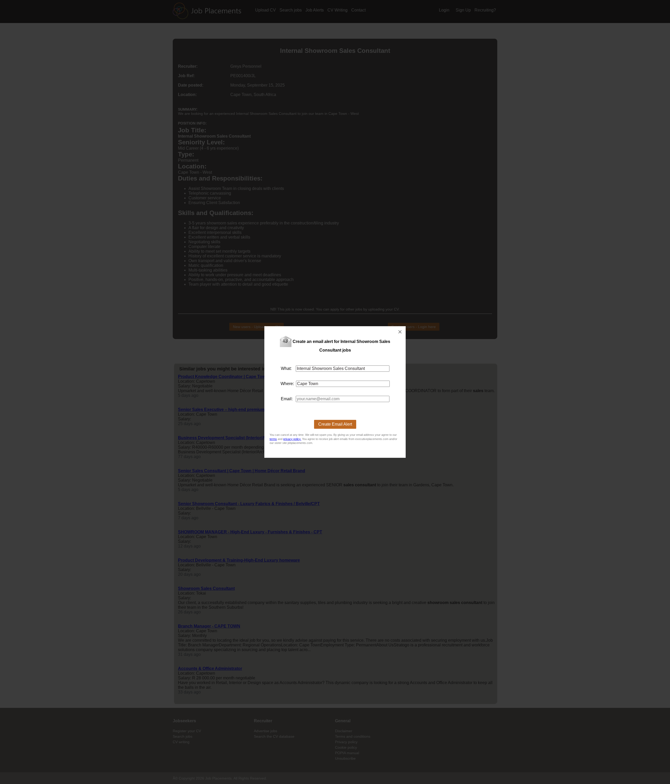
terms (273, 439)
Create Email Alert (335, 424)
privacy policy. (292, 439)
